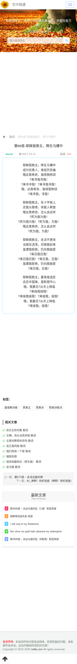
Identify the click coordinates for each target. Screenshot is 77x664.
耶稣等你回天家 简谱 (21, 516)
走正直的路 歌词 (15, 445)
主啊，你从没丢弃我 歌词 (21, 435)
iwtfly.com (37, 649)
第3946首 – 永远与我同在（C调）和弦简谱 (33, 508)
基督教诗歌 (11, 407)
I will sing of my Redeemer (24, 524)
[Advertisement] (38, 357)
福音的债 (11, 456)
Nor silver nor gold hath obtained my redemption (36, 531)
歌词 (12, 136)
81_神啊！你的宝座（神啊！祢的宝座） (50, 480)
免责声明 (8, 641)
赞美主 (27, 407)
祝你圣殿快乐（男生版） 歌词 (23, 461)
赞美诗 (40, 407)
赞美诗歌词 (55, 407)
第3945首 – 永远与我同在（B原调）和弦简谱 (34, 539)
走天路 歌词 (13, 466)
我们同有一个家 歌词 (18, 451)
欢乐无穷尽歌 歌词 (17, 430)
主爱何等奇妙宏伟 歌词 (19, 440)
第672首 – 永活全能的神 (28, 477)
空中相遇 (19, 5)
